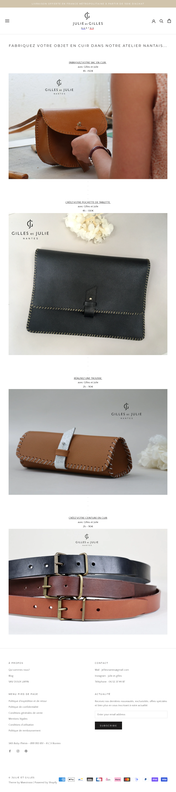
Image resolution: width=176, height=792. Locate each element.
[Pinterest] (26, 751)
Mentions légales (18, 718)
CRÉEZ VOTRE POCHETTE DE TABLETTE (88, 202)
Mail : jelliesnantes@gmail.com (112, 669)
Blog (11, 675)
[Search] (161, 21)
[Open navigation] (7, 20)
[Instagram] (18, 751)
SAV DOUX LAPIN (19, 681)
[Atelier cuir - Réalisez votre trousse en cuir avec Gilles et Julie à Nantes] (88, 391)
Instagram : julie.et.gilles (108, 675)
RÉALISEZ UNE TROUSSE (88, 378)
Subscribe (108, 725)
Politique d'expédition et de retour (28, 701)
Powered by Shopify (46, 782)
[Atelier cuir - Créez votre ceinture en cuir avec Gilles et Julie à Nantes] (88, 530)
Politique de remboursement (25, 730)
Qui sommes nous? (19, 669)
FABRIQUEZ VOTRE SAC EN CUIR (87, 62)
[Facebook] (10, 751)
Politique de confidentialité (23, 706)
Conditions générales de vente (26, 712)
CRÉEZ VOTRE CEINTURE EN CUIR (88, 517)
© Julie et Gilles (22, 777)
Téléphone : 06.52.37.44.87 (110, 681)
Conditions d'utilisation (21, 724)
